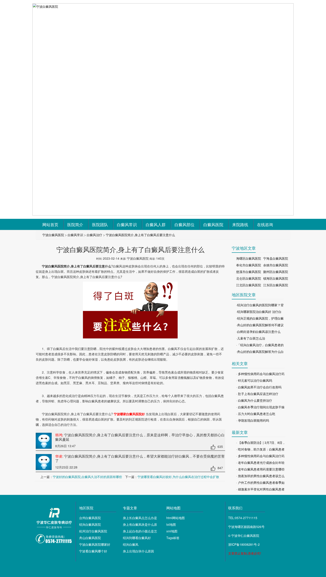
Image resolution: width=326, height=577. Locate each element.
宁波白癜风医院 (53, 235)
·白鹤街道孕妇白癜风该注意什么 (258, 331)
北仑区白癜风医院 (248, 278)
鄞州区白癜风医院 (275, 271)
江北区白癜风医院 (248, 285)
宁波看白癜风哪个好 (93, 551)
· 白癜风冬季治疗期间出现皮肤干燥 (260, 407)
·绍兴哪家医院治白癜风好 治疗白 (258, 311)
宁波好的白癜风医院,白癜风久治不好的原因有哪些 (87, 476)
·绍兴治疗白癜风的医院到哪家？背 (260, 305)
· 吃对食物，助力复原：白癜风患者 (260, 449)
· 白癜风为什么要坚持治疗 (254, 400)
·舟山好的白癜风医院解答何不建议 (260, 325)
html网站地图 (175, 518)
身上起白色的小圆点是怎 (140, 531)
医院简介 (75, 224)
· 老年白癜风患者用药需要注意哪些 (260, 469)
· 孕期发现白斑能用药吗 (252, 420)
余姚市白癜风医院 (275, 265)
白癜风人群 (156, 224)
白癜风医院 (213, 224)
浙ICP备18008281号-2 (244, 544)
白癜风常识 (127, 224)
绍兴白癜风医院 (90, 524)
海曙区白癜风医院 (248, 258)
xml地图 (171, 531)
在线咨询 (265, 224)
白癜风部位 (184, 224)
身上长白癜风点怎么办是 (140, 518)
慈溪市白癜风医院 (248, 271)
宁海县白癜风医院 (275, 258)
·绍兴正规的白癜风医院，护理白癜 (260, 318)
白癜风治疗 (94, 235)
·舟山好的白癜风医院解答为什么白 (260, 351)
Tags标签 (172, 538)
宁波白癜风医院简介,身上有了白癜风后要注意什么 (140, 235)
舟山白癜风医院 (90, 538)
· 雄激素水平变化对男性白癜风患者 (260, 489)
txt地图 (171, 524)
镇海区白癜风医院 (275, 278)
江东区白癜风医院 (275, 285)
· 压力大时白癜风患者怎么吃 (255, 413)
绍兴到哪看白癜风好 (137, 538)
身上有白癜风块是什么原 (140, 524)
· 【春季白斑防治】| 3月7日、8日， (260, 442)
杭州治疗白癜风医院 (93, 531)
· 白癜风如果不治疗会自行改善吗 (258, 387)
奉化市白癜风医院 (248, 265)
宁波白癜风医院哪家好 (94, 544)
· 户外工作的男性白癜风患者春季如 (260, 482)
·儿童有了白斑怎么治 (250, 338)
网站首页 (50, 224)
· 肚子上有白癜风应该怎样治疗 (257, 393)
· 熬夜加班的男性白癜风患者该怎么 (260, 476)
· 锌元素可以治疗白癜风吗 (254, 380)
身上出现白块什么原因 (138, 551)
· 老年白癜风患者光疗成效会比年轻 (260, 462)
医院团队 (100, 224)
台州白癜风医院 (90, 518)
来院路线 (240, 224)
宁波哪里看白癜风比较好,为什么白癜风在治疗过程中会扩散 (178, 476)
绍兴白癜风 (130, 544)
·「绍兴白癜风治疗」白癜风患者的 (260, 345)
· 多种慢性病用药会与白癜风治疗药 (260, 373)
